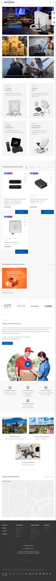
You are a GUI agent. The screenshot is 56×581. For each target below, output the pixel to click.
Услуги (4, 531)
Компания (19, 525)
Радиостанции (15, 436)
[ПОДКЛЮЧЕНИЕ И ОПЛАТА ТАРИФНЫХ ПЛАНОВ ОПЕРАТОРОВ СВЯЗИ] (41, 46)
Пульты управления (28, 462)
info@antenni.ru (29, 548)
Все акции (51, 264)
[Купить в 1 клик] (25, 179)
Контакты (18, 534)
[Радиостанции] (14, 426)
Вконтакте (26, 561)
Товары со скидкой (7, 292)
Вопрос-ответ (47, 528)
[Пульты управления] (28, 451)
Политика (33, 538)
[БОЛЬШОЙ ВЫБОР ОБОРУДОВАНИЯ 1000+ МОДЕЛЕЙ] (14, 46)
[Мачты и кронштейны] (41, 426)
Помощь (46, 525)
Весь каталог (50, 167)
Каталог (5, 525)
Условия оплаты (34, 530)
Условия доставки (35, 532)
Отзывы (17, 532)
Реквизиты (18, 530)
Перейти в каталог (15, 26)
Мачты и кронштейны (41, 436)
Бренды (4, 533)
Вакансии (18, 536)
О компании (19, 528)
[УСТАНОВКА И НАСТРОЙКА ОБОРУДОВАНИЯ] (28, 68)
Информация (35, 525)
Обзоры (46, 530)
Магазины (33, 528)
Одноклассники (29, 561)
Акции (4, 528)
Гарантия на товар (35, 534)
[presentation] (1, 306)
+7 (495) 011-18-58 (28, 545)
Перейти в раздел (49, 476)
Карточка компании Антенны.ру (11, 339)
